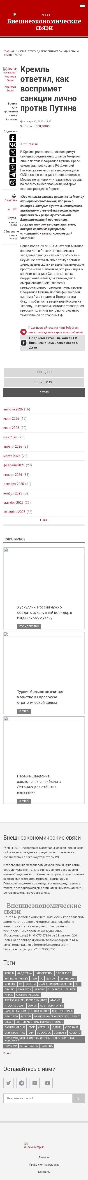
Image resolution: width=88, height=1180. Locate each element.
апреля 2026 (12, 446)
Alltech (71, 989)
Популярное (44, 382)
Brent (76, 1016)
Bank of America (15, 1011)
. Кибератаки (44, 973)
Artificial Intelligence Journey (26, 1000)
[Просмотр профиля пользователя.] (10, 75)
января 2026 (12, 474)
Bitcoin (26, 1016)
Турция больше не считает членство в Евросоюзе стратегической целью (40, 697)
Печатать (11, 200)
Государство (29, 626)
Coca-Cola (44, 1032)
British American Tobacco (33, 1022)
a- (9, 209)
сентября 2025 (14, 512)
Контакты (44, 1172)
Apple (9, 994)
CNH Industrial (15, 1032)
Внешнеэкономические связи (44, 24)
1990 (34, 978)
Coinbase (60, 1032)
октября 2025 (13, 502)
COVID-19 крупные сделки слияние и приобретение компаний (40, 1039)
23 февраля (67, 978)
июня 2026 (11, 428)
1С (41, 978)
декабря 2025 (13, 484)
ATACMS (55, 1000)
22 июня (51, 978)
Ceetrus (43, 1027)
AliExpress (55, 989)
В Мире (24, 711)
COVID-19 (74, 1032)
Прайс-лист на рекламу (44, 1164)
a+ (14, 208)
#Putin (9, 973)
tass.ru (33, 144)
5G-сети (30, 984)
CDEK (31, 1027)
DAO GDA (47, 1046)
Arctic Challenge (27, 994)
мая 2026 (10, 437)
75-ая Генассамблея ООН (55, 984)
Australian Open (51, 1005)
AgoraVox (24, 989)
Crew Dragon (29, 1046)
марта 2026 (11, 456)
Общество (43, 126)
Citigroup (72, 1027)
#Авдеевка (24, 973)
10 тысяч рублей (16, 978)
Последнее (44, 372)
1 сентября (63, 973)
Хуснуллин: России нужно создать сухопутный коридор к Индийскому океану (44, 612)
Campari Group (15, 1027)
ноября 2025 (12, 493)
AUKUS (32, 1005)
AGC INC (9, 989)
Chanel (57, 1027)
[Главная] (44, 15)
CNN (31, 1032)
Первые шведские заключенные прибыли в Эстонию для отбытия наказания (39, 784)
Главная (8, 51)
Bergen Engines (62, 1011)
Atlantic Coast (15, 1005)
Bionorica (11, 1016)
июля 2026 (11, 418)
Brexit (9, 1022)
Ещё (43, 520)
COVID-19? (11, 1046)
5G (20, 984)
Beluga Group (39, 1011)
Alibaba (39, 989)
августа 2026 (13, 409)
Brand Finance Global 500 (51, 1016)
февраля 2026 (14, 465)
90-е (77, 984)
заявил (47, 233)
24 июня (10, 984)
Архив (59, 392)
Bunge (59, 1022)
